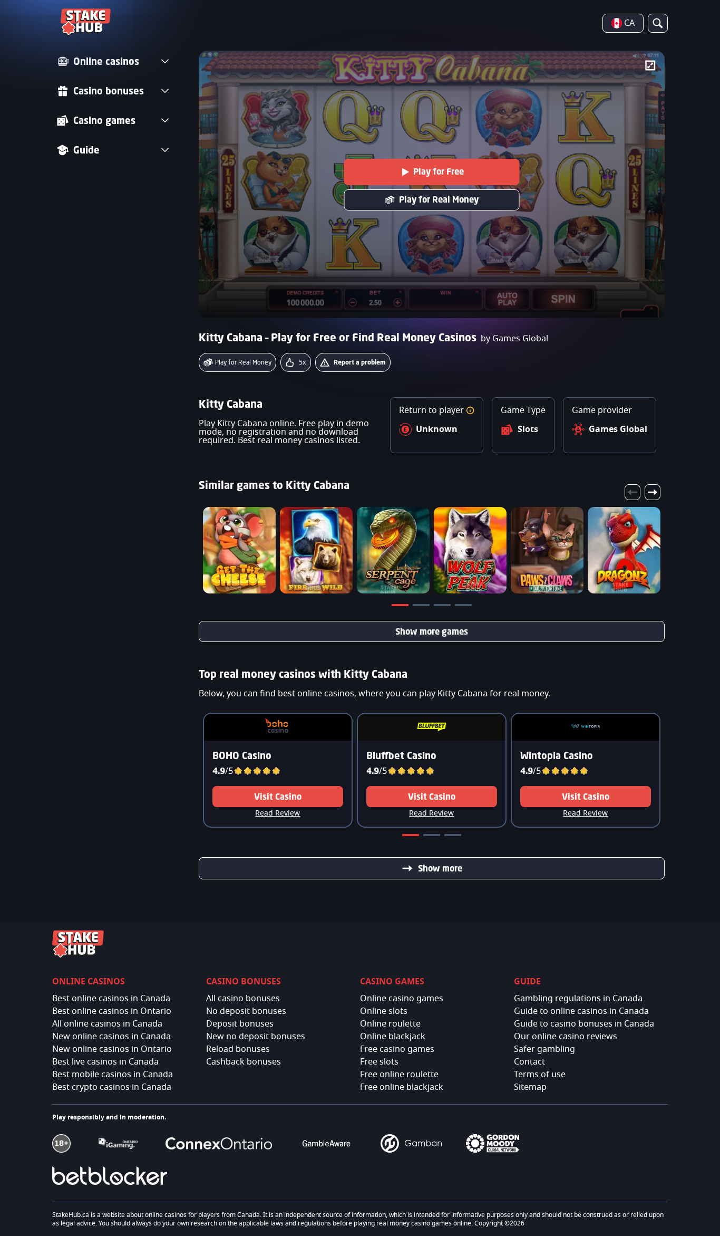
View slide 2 (422, 607)
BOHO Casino (241, 755)
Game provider (602, 410)
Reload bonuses (238, 1049)
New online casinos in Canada (111, 1036)
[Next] (652, 492)
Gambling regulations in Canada (578, 998)
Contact (529, 1062)
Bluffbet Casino (401, 755)
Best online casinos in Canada (111, 998)
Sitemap (530, 1087)
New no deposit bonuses (255, 1036)
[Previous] (632, 492)
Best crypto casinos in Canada (111, 1087)
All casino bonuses (243, 998)
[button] (470, 410)
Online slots (383, 1011)
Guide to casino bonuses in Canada (584, 1024)
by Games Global (514, 338)
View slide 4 (464, 607)
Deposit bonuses (240, 1024)
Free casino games (397, 1049)
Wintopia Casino (556, 755)
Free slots (379, 1062)
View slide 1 (401, 607)
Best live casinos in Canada (105, 1062)
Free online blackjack (401, 1087)
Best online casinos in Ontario (111, 1011)
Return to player (432, 410)
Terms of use (540, 1074)
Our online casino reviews (565, 1036)
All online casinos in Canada (107, 1024)
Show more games (431, 631)
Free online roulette (399, 1074)
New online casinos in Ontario (112, 1049)
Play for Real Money (439, 199)
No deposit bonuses (246, 1011)
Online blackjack (392, 1036)
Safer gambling (544, 1049)
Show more (440, 868)
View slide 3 (443, 607)
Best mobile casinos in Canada (112, 1074)
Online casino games (401, 998)
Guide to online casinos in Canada (581, 1011)
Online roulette (390, 1024)
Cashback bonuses (243, 1062)
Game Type (523, 410)
